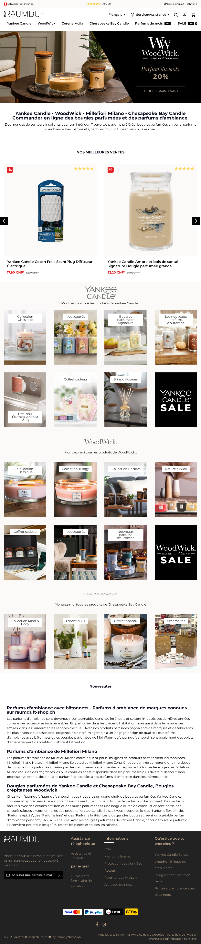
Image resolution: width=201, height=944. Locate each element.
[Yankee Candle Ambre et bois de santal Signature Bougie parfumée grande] (150, 210)
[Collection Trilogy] (75, 489)
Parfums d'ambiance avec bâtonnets (175, 892)
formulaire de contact (81, 883)
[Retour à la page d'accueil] (26, 15)
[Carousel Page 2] (194, 69)
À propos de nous (118, 885)
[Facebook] (97, 926)
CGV (107, 849)
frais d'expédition (154, 934)
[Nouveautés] (75, 337)
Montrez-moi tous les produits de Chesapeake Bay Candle (100, 604)
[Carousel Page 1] (194, 65)
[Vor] (197, 99)
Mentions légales (117, 856)
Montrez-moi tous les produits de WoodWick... (100, 452)
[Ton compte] (184, 15)
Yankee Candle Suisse (172, 854)
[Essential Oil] (75, 641)
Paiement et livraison (120, 877)
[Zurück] (189, 99)
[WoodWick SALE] (176, 552)
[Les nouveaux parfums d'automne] (176, 337)
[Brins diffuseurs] (125, 399)
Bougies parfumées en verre (172, 878)
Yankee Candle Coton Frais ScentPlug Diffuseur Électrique (50, 264)
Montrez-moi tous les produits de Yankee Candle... (100, 303)
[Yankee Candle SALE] (176, 399)
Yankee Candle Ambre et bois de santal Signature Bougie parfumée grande (143, 264)
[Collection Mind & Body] (25, 641)
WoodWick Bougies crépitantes (170, 865)
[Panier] (193, 15)
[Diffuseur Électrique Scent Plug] (25, 399)
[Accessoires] (176, 641)
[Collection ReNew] (125, 489)
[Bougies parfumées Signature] (125, 337)
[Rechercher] (176, 15)
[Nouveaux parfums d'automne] (125, 552)
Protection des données (123, 863)
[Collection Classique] (25, 337)
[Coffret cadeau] (75, 399)
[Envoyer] (59, 875)
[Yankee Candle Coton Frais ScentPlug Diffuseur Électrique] (50, 210)
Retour (109, 870)
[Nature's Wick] (176, 489)
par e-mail (80, 866)
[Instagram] (104, 926)
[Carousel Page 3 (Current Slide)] (194, 73)
